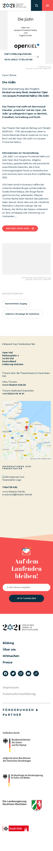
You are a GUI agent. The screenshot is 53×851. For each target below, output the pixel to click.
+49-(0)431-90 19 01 (13, 393)
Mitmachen (11, 656)
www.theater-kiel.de (14, 385)
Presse (8, 662)
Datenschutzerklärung (19, 694)
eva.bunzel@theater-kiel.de (17, 494)
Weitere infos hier (17, 228)
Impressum (11, 687)
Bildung (8, 643)
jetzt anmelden (26, 598)
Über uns (9, 649)
